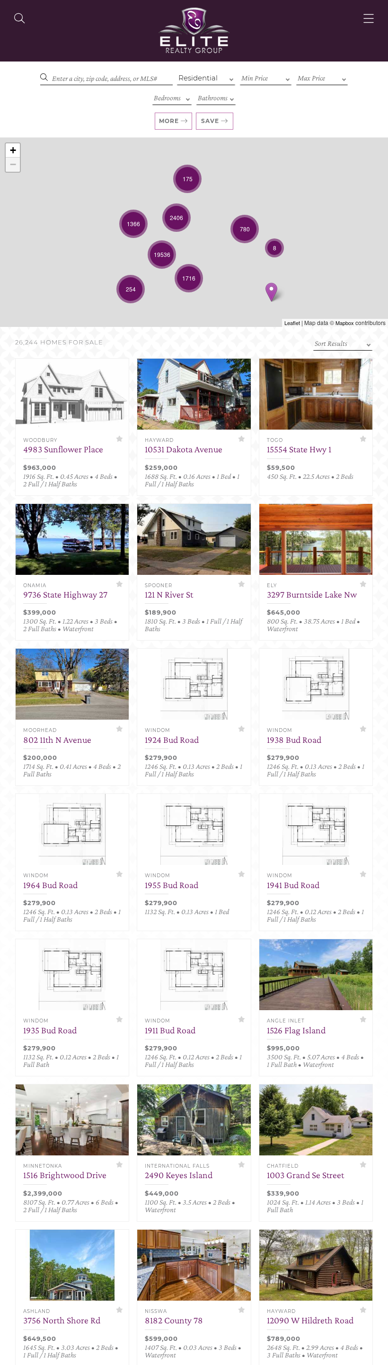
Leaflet (292, 322)
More (169, 120)
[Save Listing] (119, 438)
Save (210, 120)
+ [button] (13, 150)
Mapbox (344, 322)
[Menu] (368, 18)
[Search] (19, 18)
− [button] (13, 164)
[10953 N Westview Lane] (271, 292)
